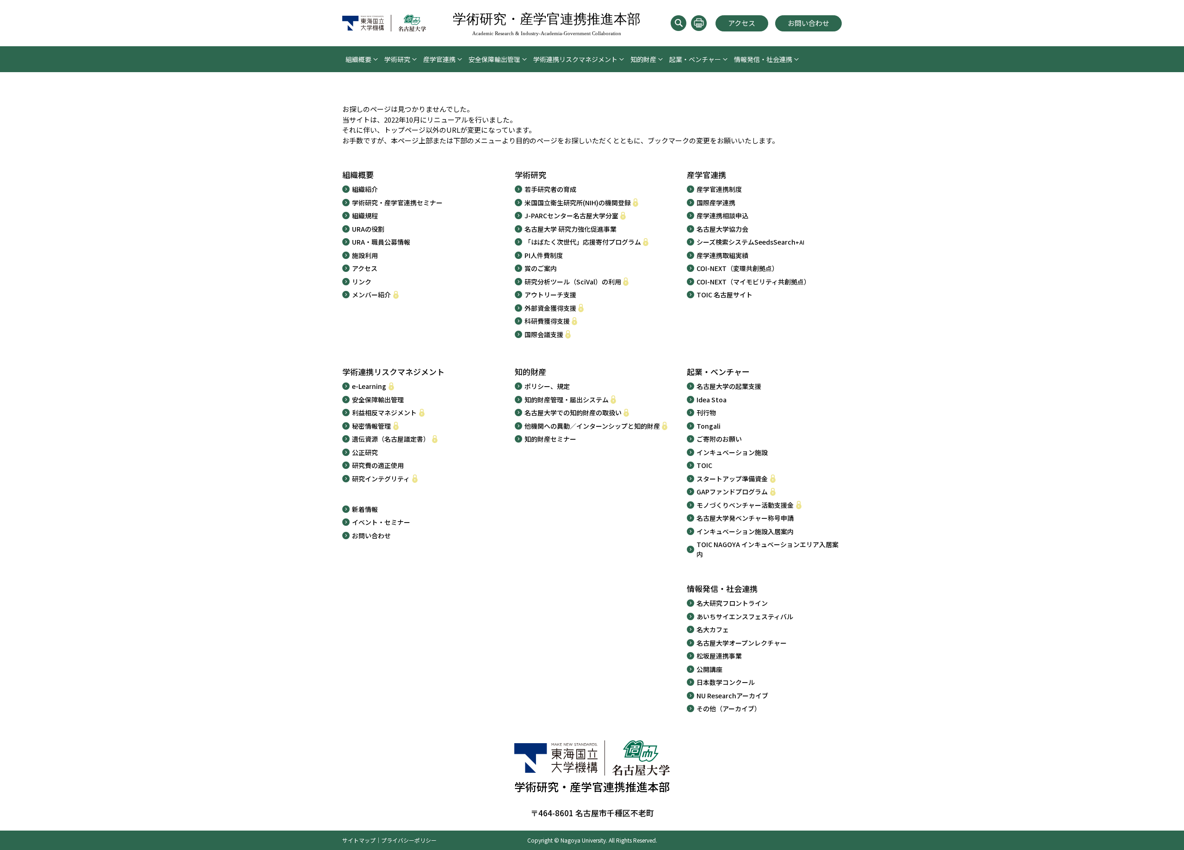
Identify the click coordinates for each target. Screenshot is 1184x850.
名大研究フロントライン (732, 603)
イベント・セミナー (381, 522)
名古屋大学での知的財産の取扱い (573, 412)
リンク (361, 281)
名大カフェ (713, 629)
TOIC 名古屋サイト (724, 294)
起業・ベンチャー (695, 59)
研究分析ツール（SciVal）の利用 (572, 281)
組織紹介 (365, 189)
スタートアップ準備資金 (732, 478)
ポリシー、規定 (547, 386)
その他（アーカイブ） (729, 708)
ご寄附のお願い (719, 438)
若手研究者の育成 (550, 189)
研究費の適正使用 (378, 465)
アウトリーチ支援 (550, 294)
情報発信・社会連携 (763, 59)
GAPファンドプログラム (732, 491)
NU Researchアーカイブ (732, 695)
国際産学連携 (716, 202)
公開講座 (709, 669)
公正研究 (365, 452)
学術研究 (397, 59)
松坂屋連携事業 (719, 655)
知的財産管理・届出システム (566, 399)
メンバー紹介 (371, 294)
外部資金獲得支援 (550, 308)
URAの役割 (368, 229)
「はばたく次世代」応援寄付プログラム (582, 241)
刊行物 (706, 412)
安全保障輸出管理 (494, 59)
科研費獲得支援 (547, 321)
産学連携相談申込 (722, 215)
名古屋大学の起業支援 (729, 386)
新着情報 (365, 509)
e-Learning (369, 386)
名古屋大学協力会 (722, 229)
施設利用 (365, 255)
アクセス (741, 23)
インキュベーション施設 (732, 452)
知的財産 (643, 59)
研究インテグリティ (381, 478)
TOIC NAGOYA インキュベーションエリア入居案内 (768, 549)
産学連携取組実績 (722, 255)
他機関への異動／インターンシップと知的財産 (592, 426)
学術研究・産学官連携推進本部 (547, 24)
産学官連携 (439, 59)
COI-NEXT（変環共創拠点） (737, 268)
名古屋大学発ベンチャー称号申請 (745, 518)
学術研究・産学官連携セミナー (397, 202)
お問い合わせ (808, 23)
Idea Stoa (712, 399)
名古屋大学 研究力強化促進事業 (570, 229)
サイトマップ (359, 840)
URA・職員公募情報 (381, 241)
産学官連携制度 (719, 189)
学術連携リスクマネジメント (575, 59)
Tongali (709, 426)
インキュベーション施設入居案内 (745, 531)
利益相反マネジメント (384, 412)
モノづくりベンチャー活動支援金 (745, 505)
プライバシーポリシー (409, 840)
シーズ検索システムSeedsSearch (750, 241)
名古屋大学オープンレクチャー (742, 642)
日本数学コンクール (726, 682)
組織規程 (365, 215)
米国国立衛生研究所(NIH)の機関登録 (577, 202)
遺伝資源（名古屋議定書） (391, 438)
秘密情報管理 (371, 426)
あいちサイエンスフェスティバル (745, 616)
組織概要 (358, 59)
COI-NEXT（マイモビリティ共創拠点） (753, 281)
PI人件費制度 (543, 255)
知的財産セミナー (550, 438)
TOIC (704, 465)
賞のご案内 (540, 268)
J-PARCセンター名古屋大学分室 (571, 215)
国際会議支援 (543, 334)
